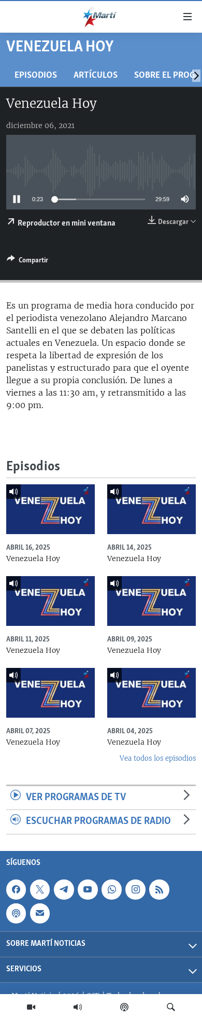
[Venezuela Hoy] (50, 509)
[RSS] (159, 889)
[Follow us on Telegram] (64, 889)
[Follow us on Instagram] (135, 889)
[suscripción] (40, 913)
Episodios (36, 75)
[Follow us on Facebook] (16, 889)
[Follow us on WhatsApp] (111, 889)
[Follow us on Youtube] (87, 889)
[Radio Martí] (77, 1007)
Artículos (96, 75)
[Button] (27, 262)
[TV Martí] (31, 1007)
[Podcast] (124, 1007)
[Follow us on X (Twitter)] (40, 889)
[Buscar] (170, 1007)
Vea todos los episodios (158, 758)
